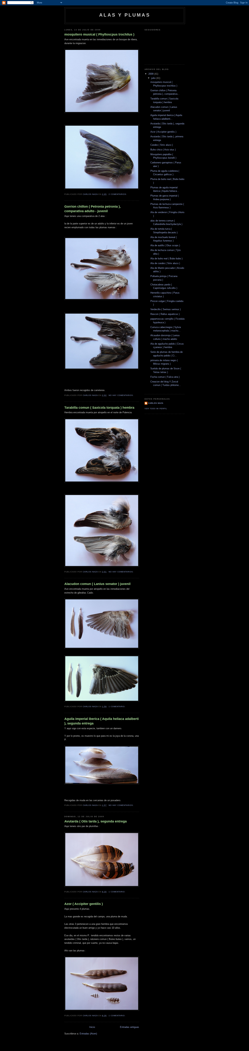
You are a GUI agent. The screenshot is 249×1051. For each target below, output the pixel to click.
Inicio (92, 1027)
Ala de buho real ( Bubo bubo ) (166, 258)
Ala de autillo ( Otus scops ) (165, 245)
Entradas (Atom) (88, 1033)
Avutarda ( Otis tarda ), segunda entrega (95, 821)
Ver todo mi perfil (156, 409)
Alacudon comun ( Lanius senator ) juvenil (97, 584)
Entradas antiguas (129, 1027)
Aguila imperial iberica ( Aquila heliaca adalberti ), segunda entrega (101, 721)
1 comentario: (117, 707)
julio (153, 78)
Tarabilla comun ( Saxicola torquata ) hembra (99, 407)
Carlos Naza (155, 403)
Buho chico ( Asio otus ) (163, 149)
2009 (151, 73)
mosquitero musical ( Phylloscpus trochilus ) (99, 34)
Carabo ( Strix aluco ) (161, 145)
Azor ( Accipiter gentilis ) (83, 904)
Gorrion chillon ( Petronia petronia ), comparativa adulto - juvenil (92, 209)
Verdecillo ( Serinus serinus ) (165, 309)
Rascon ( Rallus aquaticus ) (165, 314)
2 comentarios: (118, 194)
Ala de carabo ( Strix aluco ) (165, 263)
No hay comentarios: (121, 395)
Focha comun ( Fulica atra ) (165, 377)
